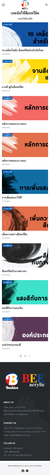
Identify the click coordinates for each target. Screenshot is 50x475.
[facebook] (23, 470)
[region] (25, 411)
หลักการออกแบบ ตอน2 (14, 123)
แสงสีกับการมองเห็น (12, 308)
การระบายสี (7, 24)
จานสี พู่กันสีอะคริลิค (12, 87)
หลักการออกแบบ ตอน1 (14, 160)
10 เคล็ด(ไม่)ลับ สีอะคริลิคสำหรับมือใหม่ (22, 50)
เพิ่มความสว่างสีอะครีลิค (14, 234)
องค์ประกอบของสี (11, 344)
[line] (27, 470)
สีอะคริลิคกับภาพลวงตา (14, 271)
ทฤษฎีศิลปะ (7, 98)
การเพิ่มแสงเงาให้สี (12, 197)
